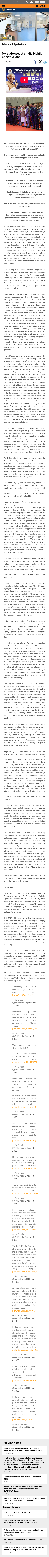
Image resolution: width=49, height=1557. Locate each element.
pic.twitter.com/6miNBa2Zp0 (25, 1350)
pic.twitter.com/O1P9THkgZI (25, 1140)
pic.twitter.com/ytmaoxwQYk (25, 1193)
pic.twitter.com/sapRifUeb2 (24, 1107)
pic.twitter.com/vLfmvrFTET (24, 1380)
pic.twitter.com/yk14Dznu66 (25, 1229)
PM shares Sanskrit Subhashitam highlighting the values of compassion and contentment (24, 1548)
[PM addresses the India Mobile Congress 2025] (24, 114)
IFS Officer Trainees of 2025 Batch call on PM (23, 1539)
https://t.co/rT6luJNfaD (22, 995)
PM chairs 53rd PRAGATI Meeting (18, 1513)
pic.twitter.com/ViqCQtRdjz (24, 1271)
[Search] (27, 2)
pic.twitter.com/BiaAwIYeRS (24, 1168)
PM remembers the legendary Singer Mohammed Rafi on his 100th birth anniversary (24, 1499)
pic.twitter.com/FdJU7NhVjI (24, 1311)
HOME (42, 6)
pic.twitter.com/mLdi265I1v (24, 1419)
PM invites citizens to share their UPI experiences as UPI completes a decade (20, 1521)
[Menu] (3, 6)
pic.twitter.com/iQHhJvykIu (24, 1028)
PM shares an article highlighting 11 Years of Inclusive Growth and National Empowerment (23, 1449)
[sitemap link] (31, 2)
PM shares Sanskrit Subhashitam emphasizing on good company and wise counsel (24, 1531)
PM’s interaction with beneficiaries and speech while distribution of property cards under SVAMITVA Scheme (23, 1488)
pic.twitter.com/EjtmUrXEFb (24, 1062)
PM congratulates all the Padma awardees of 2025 (22, 1478)
